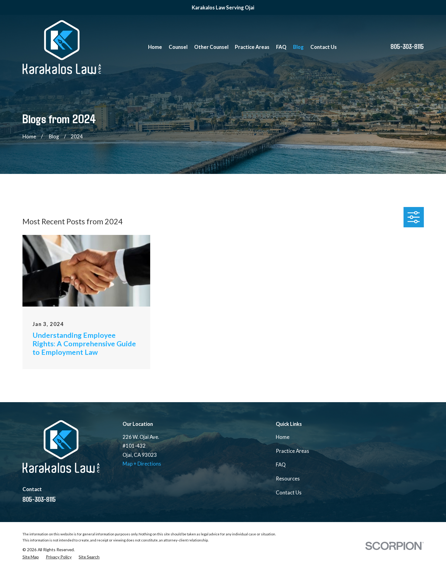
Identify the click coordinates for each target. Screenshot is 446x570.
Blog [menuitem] (298, 47)
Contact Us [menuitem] (323, 47)
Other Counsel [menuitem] (211, 47)
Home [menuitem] (155, 47)
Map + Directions (142, 463)
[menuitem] (30, 557)
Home (282, 437)
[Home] (61, 47)
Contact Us (289, 492)
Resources (288, 478)
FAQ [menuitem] (281, 47)
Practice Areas (292, 451)
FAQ (281, 464)
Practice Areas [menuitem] (252, 47)
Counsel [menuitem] (178, 47)
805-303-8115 (407, 46)
